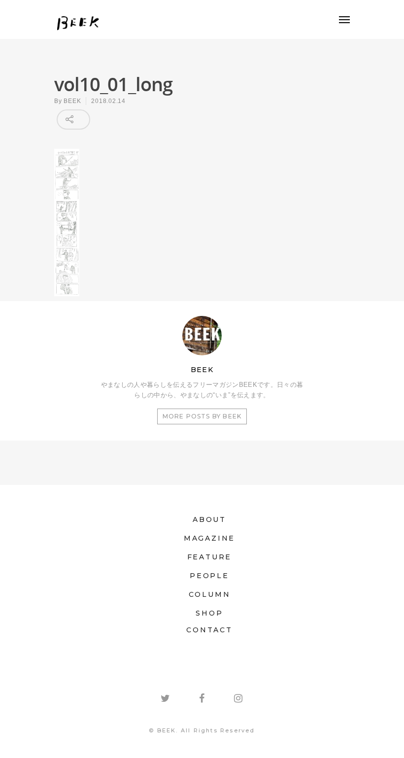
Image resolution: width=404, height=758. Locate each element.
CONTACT (209, 629)
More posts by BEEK (202, 416)
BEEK (72, 101)
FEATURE (209, 556)
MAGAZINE (209, 538)
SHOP (209, 613)
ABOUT (209, 519)
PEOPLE (209, 575)
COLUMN (210, 594)
